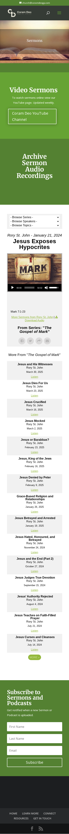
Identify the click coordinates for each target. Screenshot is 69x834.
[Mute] (46, 287)
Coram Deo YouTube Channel (30, 116)
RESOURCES (21, 818)
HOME (13, 813)
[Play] (12, 287)
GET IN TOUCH (42, 818)
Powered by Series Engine (34, 667)
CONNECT (49, 813)
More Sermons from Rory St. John (32, 317)
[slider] (29, 288)
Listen (34, 376)
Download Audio (34, 320)
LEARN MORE (30, 813)
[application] (34, 287)
